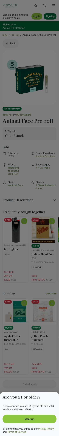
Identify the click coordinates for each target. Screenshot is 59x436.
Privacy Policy (46, 428)
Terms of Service (16, 431)
